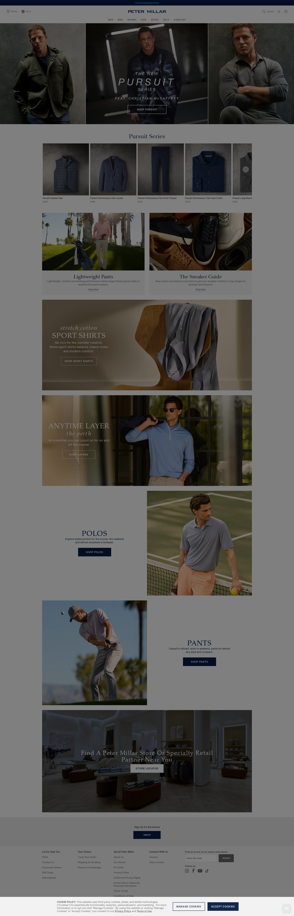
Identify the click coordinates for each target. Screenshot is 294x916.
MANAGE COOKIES (188, 906)
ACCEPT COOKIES (223, 906)
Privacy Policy (123, 911)
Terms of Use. (144, 911)
